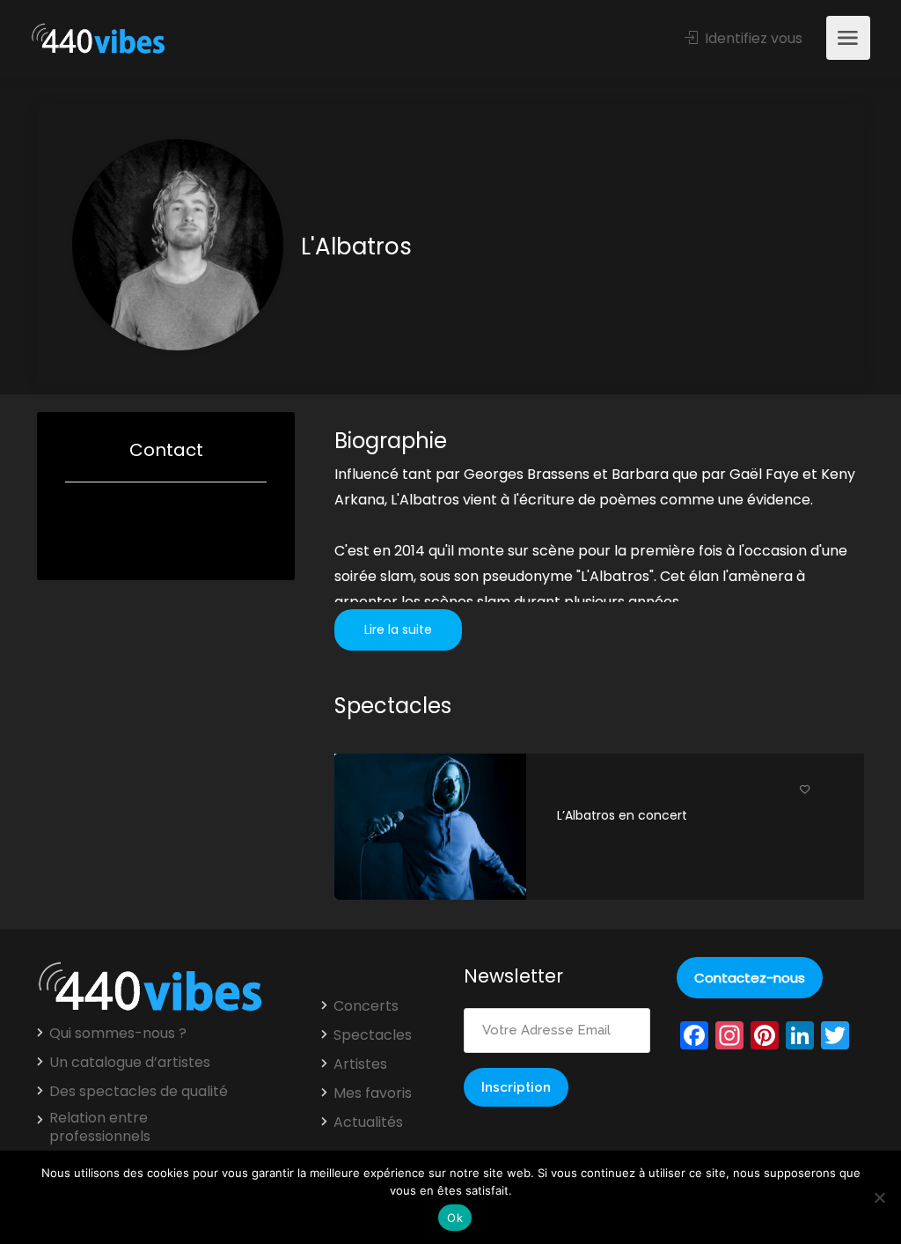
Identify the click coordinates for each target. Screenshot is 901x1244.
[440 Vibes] (98, 39)
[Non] (879, 1197)
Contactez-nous (749, 977)
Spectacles (372, 1035)
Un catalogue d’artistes (129, 1062)
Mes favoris (372, 1093)
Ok (455, 1218)
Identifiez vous (751, 38)
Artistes (360, 1064)
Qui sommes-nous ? (118, 1033)
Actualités (368, 1122)
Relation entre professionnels (99, 1127)
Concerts (366, 1006)
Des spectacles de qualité (138, 1091)
